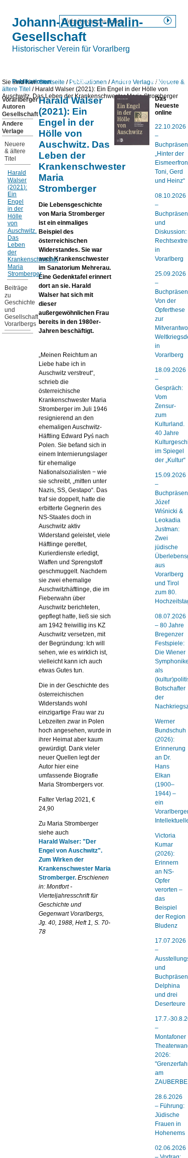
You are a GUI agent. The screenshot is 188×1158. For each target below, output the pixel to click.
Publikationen (31, 81)
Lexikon (82, 81)
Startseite (26, 64)
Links (122, 81)
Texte (155, 64)
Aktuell (117, 64)
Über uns (74, 64)
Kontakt (161, 81)
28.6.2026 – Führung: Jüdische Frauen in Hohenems (170, 1114)
